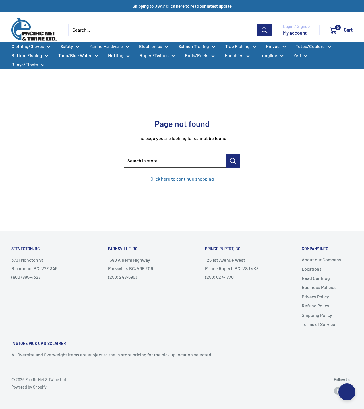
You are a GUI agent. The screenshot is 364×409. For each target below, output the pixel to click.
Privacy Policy (315, 296)
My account (295, 33)
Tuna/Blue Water (75, 55)
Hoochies (234, 55)
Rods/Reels (196, 55)
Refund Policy (315, 305)
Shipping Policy (317, 315)
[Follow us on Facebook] (338, 390)
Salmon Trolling (193, 46)
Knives (273, 46)
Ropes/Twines (154, 55)
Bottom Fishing (26, 55)
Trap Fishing (237, 46)
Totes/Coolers (310, 46)
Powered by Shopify (29, 387)
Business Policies (319, 287)
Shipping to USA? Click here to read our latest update (182, 6)
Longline (268, 55)
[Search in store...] (233, 161)
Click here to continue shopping (182, 178)
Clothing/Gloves (27, 46)
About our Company (321, 259)
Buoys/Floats (24, 64)
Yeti (297, 55)
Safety (66, 46)
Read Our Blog (316, 278)
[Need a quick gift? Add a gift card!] (346, 391)
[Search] (264, 30)
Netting (115, 55)
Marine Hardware (106, 46)
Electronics (150, 46)
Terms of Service (318, 324)
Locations (312, 269)
